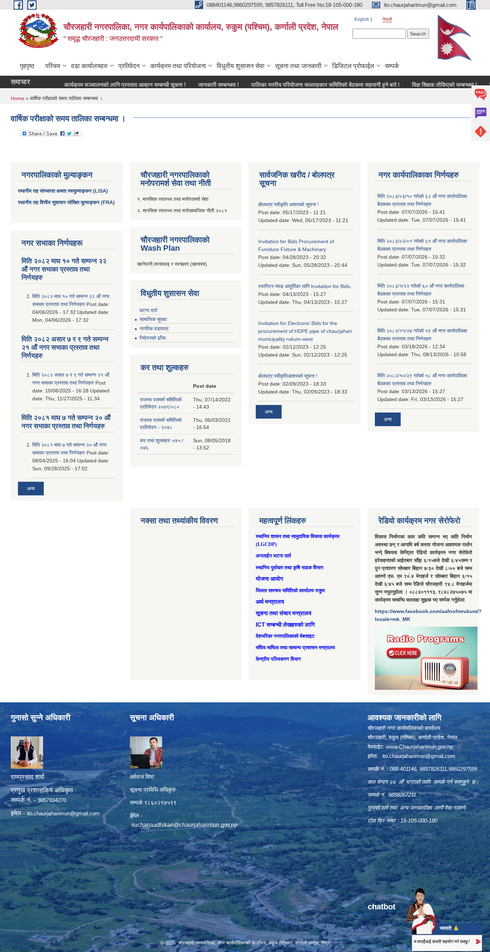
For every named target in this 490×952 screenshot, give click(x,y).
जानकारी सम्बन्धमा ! (196, 85)
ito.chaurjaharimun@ (51, 813)
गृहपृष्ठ (27, 66)
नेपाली (387, 19)
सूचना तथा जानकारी (298, 66)
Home (17, 98)
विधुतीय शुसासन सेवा (240, 66)
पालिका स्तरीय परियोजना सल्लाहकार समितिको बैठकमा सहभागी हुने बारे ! (304, 85)
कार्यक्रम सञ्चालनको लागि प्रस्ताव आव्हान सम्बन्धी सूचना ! (103, 85)
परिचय (52, 66)
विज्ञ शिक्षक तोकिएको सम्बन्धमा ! (422, 85)
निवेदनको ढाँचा (153, 338)
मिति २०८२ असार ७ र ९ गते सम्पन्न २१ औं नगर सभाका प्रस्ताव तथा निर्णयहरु (65, 347)
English (361, 19)
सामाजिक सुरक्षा (153, 319)
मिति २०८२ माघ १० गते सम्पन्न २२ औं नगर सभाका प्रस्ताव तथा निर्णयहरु (64, 269)
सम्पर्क (392, 66)
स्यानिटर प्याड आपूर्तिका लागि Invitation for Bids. (305, 286)
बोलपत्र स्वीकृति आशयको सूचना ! (288, 204)
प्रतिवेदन (129, 66)
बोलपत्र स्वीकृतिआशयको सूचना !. (288, 376)
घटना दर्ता (148, 310)
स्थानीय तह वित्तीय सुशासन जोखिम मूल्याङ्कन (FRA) (66, 202)
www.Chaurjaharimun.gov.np (419, 747)
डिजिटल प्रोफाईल (353, 66)
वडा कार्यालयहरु (89, 66)
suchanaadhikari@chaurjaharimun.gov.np (184, 825)
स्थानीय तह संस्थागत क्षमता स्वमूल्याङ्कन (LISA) (63, 191)
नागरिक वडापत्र (154, 328)
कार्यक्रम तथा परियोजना (178, 66)
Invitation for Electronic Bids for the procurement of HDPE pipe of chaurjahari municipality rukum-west (305, 331)
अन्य (31, 488)
